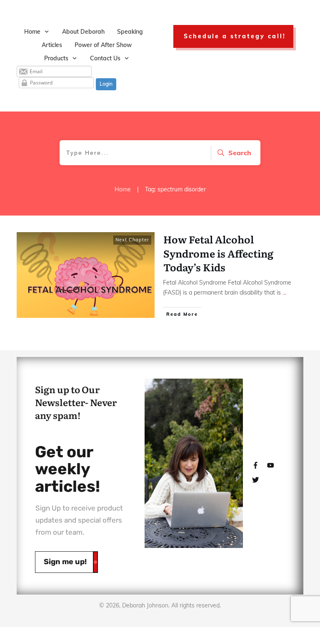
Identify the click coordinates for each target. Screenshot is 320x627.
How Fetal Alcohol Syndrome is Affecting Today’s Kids (218, 253)
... (284, 292)
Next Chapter (132, 240)
